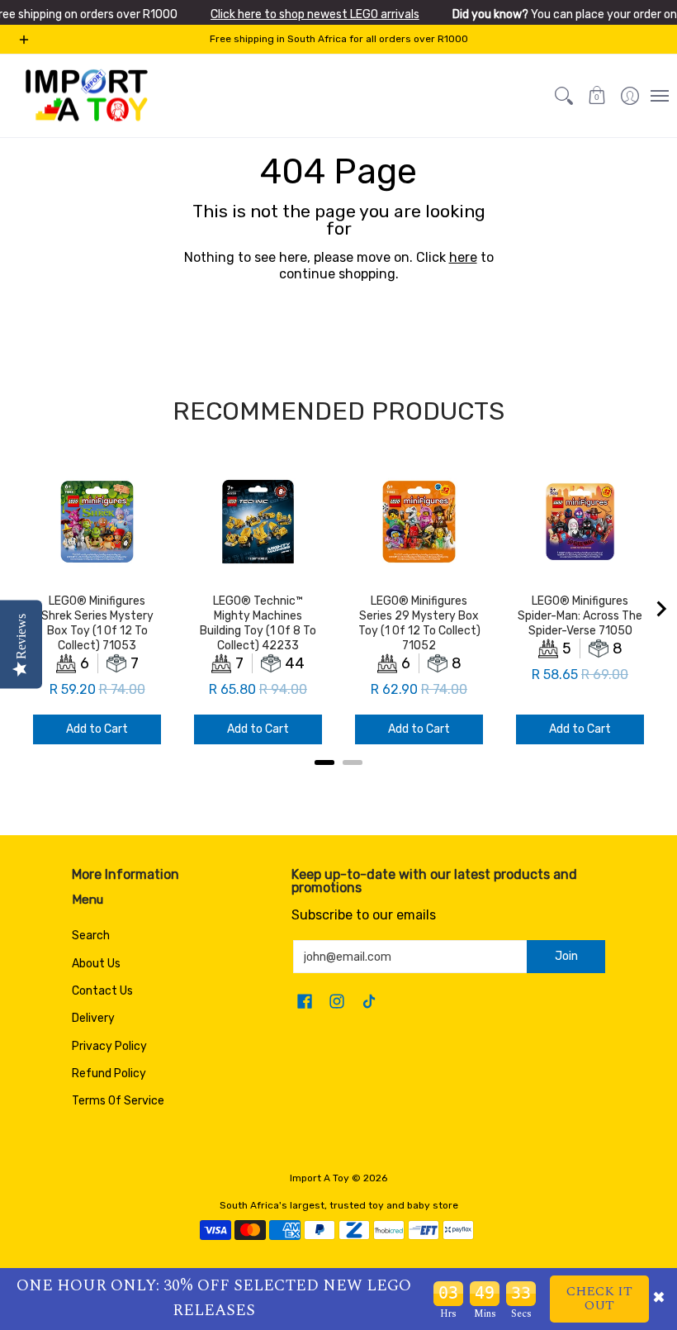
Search (91, 936)
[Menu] (659, 96)
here (463, 257)
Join (566, 956)
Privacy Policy (109, 1046)
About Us (96, 964)
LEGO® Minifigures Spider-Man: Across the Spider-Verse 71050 (580, 616)
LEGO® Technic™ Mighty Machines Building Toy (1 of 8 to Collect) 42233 (258, 623)
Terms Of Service (118, 1101)
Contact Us (102, 991)
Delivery (93, 1018)
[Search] (564, 96)
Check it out (599, 1298)
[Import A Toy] (86, 96)
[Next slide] (660, 608)
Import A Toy (319, 1178)
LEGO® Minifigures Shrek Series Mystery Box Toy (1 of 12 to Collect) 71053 (97, 623)
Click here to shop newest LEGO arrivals (315, 14)
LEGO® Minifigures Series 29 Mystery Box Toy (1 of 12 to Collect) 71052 (419, 623)
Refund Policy (109, 1073)
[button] (597, 96)
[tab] (324, 762)
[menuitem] (630, 96)
